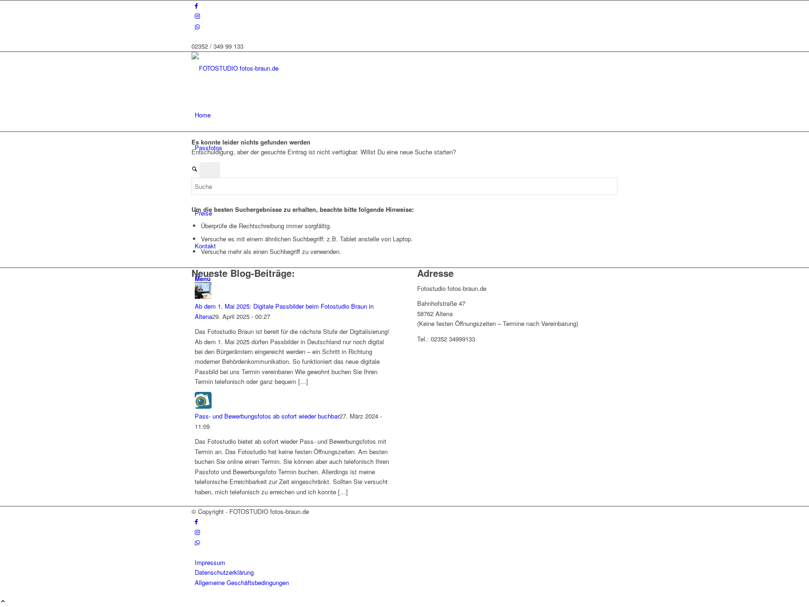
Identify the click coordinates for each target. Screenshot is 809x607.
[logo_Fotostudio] (261, 68)
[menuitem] (406, 115)
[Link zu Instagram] (197, 15)
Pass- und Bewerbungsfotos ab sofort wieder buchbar (267, 416)
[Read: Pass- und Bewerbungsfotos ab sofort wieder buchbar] (203, 406)
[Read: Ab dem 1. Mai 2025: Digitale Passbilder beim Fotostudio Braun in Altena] (203, 296)
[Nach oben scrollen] (3, 601)
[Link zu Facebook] (196, 5)
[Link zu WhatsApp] (197, 26)
